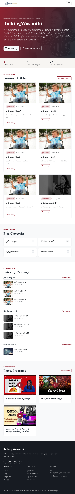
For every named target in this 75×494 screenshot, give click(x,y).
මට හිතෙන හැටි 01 (49, 203)
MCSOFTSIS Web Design (50, 490)
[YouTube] (10, 462)
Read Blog (12, 48)
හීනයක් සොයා (32, 480)
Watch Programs (32, 48)
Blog (5, 474)
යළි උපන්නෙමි (32, 477)
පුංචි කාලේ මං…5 (13, 203)
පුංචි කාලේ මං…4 (48, 157)
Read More (10, 122)
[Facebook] (5, 462)
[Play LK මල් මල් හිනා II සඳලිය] (55, 385)
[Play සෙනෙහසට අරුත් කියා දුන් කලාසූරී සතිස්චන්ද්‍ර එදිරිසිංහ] (20, 415)
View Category (66, 277)
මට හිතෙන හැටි (46, 198)
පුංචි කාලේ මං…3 (13, 157)
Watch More (65, 371)
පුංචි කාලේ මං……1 (13, 111)
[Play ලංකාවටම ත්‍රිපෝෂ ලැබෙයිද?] (20, 385)
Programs (7, 477)
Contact (6, 480)
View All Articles (64, 78)
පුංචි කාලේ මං (10, 106)
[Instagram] (15, 462)
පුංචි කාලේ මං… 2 (48, 111)
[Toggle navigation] (68, 3)
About (6, 470)
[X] (19, 462)
